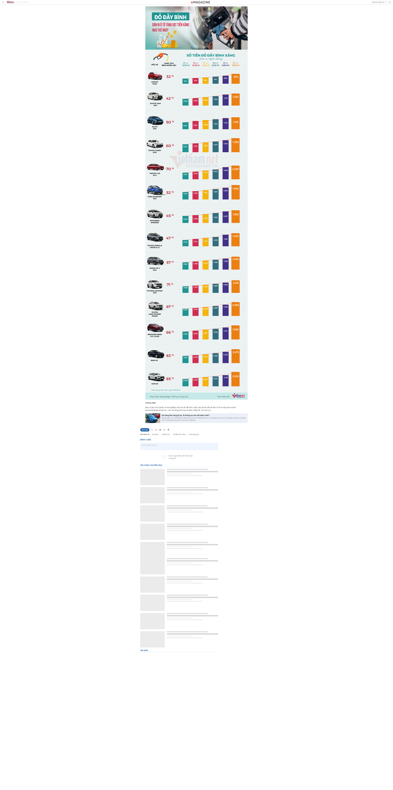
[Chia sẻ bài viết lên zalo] (156, 429)
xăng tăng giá (194, 434)
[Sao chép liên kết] (164, 429)
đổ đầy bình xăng (179, 434)
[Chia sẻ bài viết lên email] (160, 429)
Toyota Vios (166, 434)
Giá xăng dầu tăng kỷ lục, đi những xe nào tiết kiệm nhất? (185, 415)
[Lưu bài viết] (168, 429)
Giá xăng (155, 434)
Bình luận (145, 430)
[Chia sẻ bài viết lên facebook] (152, 429)
